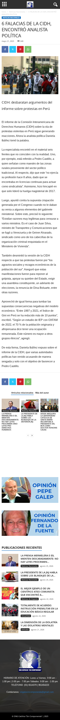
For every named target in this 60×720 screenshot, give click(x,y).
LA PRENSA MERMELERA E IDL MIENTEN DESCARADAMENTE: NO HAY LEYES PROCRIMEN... (39, 558)
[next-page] (32, 435)
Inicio (4, 12)
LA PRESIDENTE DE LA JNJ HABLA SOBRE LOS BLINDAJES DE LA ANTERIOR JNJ (29, 417)
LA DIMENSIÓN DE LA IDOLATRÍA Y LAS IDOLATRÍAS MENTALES (39, 624)
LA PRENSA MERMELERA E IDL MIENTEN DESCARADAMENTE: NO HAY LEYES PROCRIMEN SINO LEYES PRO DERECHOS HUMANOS (10, 421)
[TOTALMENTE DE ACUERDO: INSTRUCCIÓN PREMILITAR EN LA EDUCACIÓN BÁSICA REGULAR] (10, 610)
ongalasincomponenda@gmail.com (37, 692)
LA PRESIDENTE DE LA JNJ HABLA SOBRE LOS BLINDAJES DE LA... (39, 574)
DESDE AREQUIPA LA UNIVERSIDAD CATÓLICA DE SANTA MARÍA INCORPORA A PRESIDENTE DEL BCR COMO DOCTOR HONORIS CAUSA (48, 421)
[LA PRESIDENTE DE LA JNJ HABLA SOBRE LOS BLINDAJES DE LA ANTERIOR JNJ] (30, 405)
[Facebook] (5, 49)
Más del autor (42, 392)
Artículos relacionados (22, 392)
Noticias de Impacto (30, 599)
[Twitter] (12, 49)
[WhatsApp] (28, 49)
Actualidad (26, 616)
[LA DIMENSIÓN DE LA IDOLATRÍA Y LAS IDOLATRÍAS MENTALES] (10, 627)
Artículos (25, 629)
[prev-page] (28, 435)
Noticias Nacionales (17, 12)
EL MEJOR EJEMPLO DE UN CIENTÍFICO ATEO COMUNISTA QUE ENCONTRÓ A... (37, 591)
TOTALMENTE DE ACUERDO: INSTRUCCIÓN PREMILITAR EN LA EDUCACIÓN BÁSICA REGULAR (39, 608)
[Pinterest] (20, 49)
